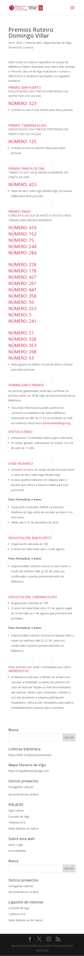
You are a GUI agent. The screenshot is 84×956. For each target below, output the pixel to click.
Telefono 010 (16, 822)
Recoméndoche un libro (23, 794)
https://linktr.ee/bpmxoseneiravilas (30, 755)
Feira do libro (33, 43)
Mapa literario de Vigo (57, 43)
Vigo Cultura (16, 810)
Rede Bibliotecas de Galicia (25, 920)
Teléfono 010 (16, 914)
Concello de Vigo (18, 816)
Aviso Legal (15, 844)
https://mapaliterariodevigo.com (28, 771)
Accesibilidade (17, 851)
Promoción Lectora (20, 47)
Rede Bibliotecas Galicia (23, 828)
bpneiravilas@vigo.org (56, 423)
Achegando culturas (20, 787)
